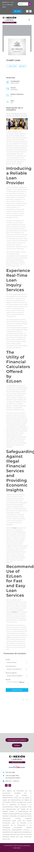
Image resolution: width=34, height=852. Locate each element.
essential (14, 612)
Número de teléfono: (11, 673)
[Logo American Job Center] (17, 766)
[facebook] (27, 11)
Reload (22, 682)
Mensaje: (8, 679)
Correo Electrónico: (11, 666)
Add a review (12, 66)
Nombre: (8, 659)
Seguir (23, 66)
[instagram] (30, 11)
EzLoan (14, 528)
